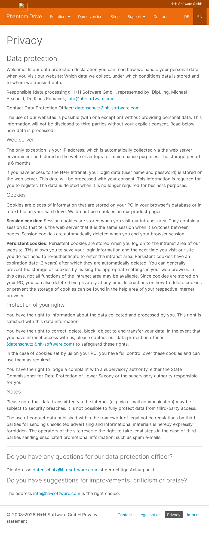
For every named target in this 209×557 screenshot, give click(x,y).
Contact (160, 16)
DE (186, 16)
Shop (114, 16)
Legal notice (150, 514)
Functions (58, 16)
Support (135, 16)
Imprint (193, 514)
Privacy (173, 514)
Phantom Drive (24, 16)
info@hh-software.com (91, 98)
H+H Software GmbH (186, 4)
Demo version (90, 16)
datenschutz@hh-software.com (107, 107)
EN (199, 16)
